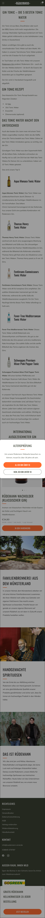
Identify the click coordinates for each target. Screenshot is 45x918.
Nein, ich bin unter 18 (23, 471)
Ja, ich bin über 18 (22, 464)
